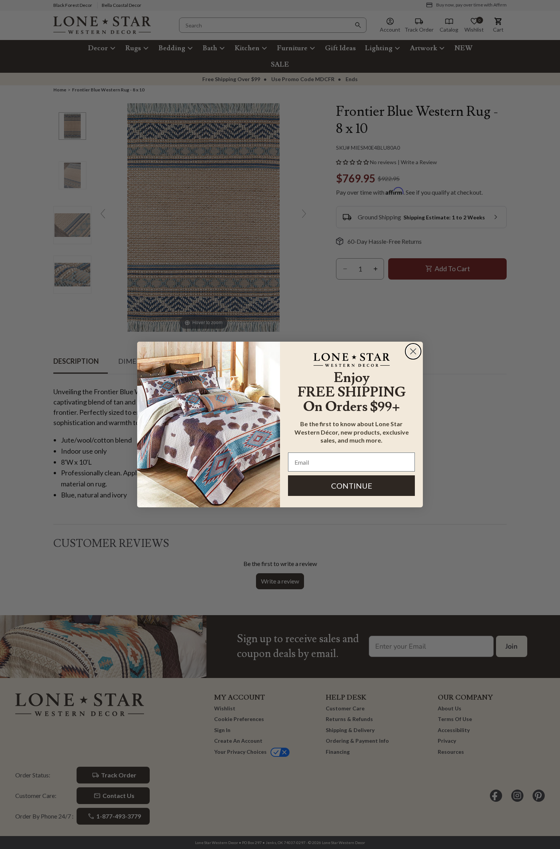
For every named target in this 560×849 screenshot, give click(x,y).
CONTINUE (351, 485)
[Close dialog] (413, 351)
